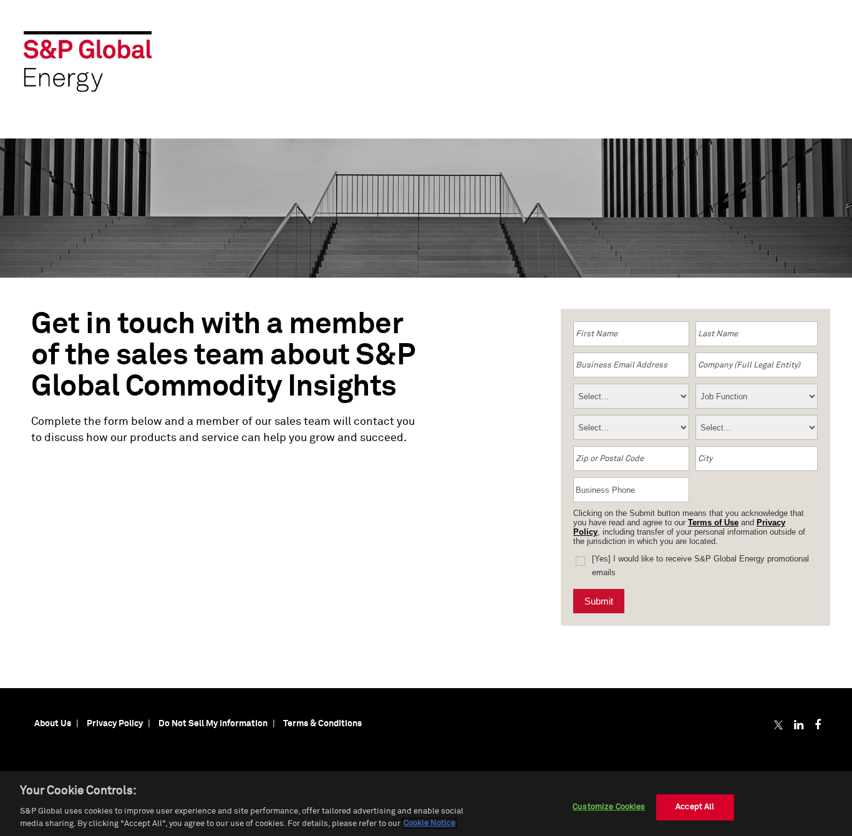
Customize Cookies (609, 807)
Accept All (694, 807)
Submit (598, 601)
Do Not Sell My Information (213, 723)
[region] (426, 803)
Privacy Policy (115, 723)
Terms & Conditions (322, 723)
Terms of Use (713, 522)
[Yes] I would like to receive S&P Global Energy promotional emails (700, 565)
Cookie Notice (429, 823)
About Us (52, 723)
